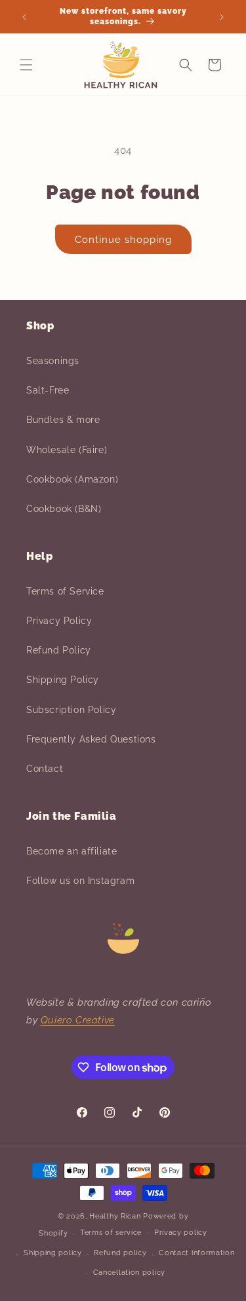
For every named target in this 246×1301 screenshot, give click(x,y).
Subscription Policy (71, 710)
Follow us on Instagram (80, 880)
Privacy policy (180, 1232)
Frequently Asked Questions (91, 739)
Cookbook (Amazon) (72, 479)
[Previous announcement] (24, 17)
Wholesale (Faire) (66, 450)
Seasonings (52, 361)
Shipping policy (53, 1253)
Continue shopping (123, 240)
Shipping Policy (62, 679)
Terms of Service (65, 591)
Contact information (196, 1253)
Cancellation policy (129, 1272)
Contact (44, 768)
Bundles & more (63, 419)
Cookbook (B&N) (63, 509)
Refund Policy (58, 650)
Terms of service (111, 1232)
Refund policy (120, 1253)
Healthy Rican (114, 1216)
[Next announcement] (221, 17)
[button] (26, 64)
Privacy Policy (59, 620)
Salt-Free (47, 390)
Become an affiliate (71, 851)
